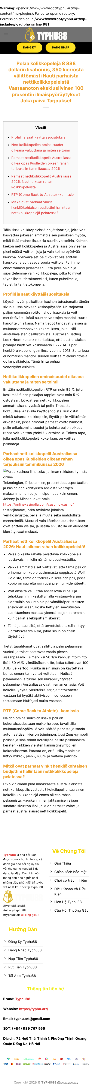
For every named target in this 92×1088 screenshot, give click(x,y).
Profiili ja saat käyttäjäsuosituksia (38, 137)
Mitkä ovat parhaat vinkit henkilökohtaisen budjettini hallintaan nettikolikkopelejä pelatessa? (41, 207)
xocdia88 (28, 868)
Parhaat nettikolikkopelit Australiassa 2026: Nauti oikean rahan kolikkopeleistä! (41, 181)
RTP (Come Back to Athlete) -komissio (42, 194)
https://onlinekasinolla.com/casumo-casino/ (38, 504)
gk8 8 (35, 914)
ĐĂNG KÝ (29, 45)
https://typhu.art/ (33, 1009)
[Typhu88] (46, 34)
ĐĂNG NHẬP (60, 45)
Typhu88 (9, 854)
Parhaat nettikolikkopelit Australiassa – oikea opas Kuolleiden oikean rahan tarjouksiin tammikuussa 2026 (42, 163)
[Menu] (5, 34)
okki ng (25, 914)
